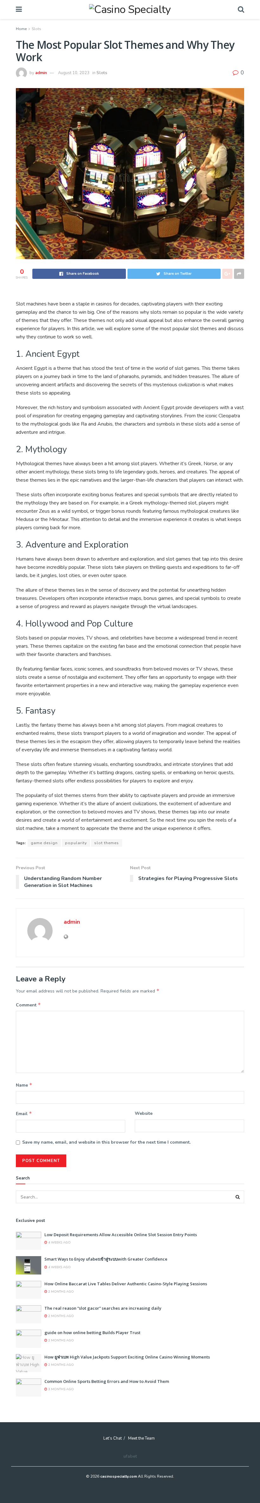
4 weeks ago (59, 1242)
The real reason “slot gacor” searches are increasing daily (102, 1308)
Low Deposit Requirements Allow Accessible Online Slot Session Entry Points (120, 1234)
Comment (28, 1005)
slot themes (106, 842)
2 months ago (60, 1291)
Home (21, 28)
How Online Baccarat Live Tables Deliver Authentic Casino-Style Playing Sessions (125, 1284)
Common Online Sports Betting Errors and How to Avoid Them (106, 1381)
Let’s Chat (112, 1438)
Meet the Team (141, 1438)
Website (144, 1113)
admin (41, 73)
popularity (76, 842)
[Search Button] (237, 1197)
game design (44, 842)
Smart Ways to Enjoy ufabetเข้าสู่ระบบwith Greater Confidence (105, 1259)
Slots (36, 28)
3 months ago (60, 1389)
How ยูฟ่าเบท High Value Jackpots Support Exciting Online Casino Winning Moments (127, 1357)
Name (24, 1085)
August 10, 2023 (73, 73)
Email (24, 1113)
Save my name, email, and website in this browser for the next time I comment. (106, 1142)
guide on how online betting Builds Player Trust (92, 1332)
